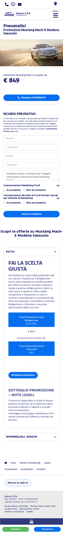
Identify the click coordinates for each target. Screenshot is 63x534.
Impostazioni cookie (29, 509)
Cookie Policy (11, 509)
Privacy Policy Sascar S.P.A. (43, 506)
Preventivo (47, 529)
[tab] (31, 252)
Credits (29, 512)
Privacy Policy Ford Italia (16, 506)
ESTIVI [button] (10, 252)
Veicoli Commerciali (30, 463)
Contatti (40, 469)
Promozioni (11, 469)
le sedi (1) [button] (18, 483)
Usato (47, 463)
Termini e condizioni (14, 512)
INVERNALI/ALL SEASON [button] (21, 437)
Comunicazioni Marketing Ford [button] (21, 185)
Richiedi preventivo (23, 375)
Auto (13, 463)
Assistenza (27, 469)
